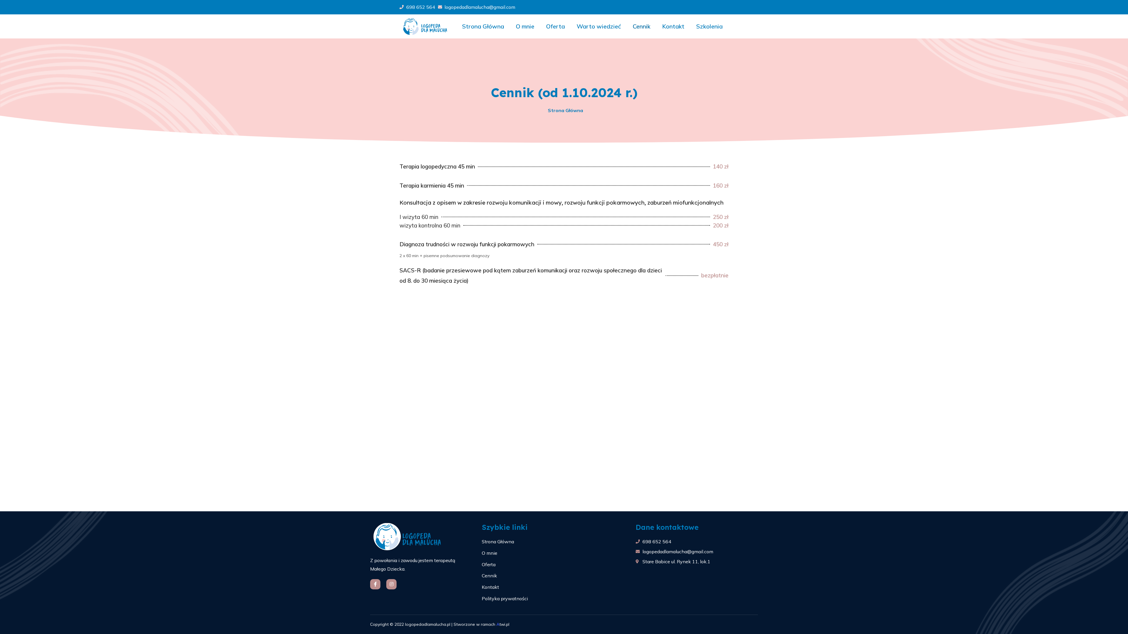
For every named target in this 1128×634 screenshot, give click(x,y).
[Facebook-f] (375, 584)
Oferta (555, 26)
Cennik (641, 26)
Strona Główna (483, 26)
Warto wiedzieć (599, 26)
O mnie (525, 26)
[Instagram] (391, 584)
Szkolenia (709, 26)
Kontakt (673, 26)
